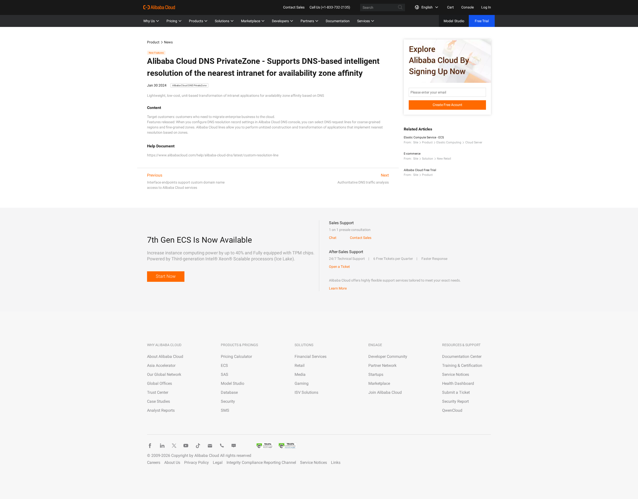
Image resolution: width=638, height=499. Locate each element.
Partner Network (382, 365)
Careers (153, 462)
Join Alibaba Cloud (385, 392)
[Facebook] (150, 446)
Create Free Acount (447, 105)
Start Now (166, 276)
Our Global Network (164, 374)
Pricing (171, 21)
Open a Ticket (339, 267)
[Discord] (234, 446)
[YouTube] (186, 446)
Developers (280, 21)
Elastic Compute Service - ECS (424, 137)
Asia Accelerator (161, 365)
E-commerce (412, 153)
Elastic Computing (448, 142)
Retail (300, 365)
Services (363, 21)
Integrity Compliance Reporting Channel (261, 462)
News (168, 42)
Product (153, 42)
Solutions (222, 21)
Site (415, 142)
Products (196, 21)
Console (467, 7)
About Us (172, 462)
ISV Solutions (306, 392)
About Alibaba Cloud (165, 356)
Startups (375, 374)
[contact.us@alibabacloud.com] (210, 446)
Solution (427, 158)
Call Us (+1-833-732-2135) (330, 7)
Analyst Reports (161, 410)
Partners (307, 21)
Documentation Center (461, 356)
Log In (486, 7)
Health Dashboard (458, 383)
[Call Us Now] (222, 446)
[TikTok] (198, 446)
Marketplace (250, 21)
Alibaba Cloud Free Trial (420, 170)
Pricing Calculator (236, 356)
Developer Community (387, 356)
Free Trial (482, 21)
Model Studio (232, 383)
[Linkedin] (162, 446)
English (427, 7)
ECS (224, 365)
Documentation (338, 21)
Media (300, 374)
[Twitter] (174, 446)
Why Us (149, 21)
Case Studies (158, 401)
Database (229, 392)
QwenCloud (452, 410)
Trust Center (157, 392)
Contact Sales (294, 7)
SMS (225, 410)
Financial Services (310, 356)
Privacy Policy (196, 462)
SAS (224, 374)
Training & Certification (462, 365)
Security (228, 401)
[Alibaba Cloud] (159, 7)
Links (335, 462)
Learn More (338, 288)
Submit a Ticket (456, 392)
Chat (332, 238)
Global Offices (159, 383)
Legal (218, 462)
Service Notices (455, 374)
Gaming (302, 383)
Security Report (455, 401)
